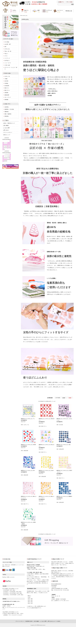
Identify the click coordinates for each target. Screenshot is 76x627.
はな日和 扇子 (8, 44)
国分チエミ (7, 87)
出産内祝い (7, 107)
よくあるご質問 (6, 127)
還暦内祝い (7, 111)
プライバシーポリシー (7, 132)
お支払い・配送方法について (9, 123)
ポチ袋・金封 (7, 65)
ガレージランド (8, 97)
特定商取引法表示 (29, 621)
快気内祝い (7, 116)
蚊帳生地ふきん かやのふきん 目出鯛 (28, 444)
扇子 (5, 46)
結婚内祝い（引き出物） (9, 109)
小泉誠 (6, 78)
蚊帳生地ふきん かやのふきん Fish (28, 470)
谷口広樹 (6, 81)
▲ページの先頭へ (57, 621)
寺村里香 (6, 92)
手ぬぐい (6, 53)
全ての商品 (7, 41)
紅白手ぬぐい (7, 60)
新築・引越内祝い (8, 113)
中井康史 (6, 83)
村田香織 (6, 99)
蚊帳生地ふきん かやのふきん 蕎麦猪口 (64, 496)
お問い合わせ (6, 130)
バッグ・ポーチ (8, 62)
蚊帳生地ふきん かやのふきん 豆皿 (63, 444)
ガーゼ (6, 55)
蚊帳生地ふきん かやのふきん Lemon (46, 470)
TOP (21, 15)
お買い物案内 (6, 125)
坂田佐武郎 (7, 95)
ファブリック (7, 58)
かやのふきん (25, 15)
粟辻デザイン (7, 90)
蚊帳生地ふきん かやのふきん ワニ (28, 418)
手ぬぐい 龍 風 (8, 51)
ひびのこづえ (7, 76)
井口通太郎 (7, 85)
